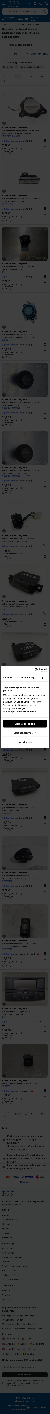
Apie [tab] (43, 677)
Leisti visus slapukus (25, 723)
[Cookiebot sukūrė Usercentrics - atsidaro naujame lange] (35, 670)
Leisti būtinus (25, 742)
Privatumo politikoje (26, 711)
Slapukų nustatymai (23, 733)
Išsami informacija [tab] (26, 677)
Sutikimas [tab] (8, 677)
